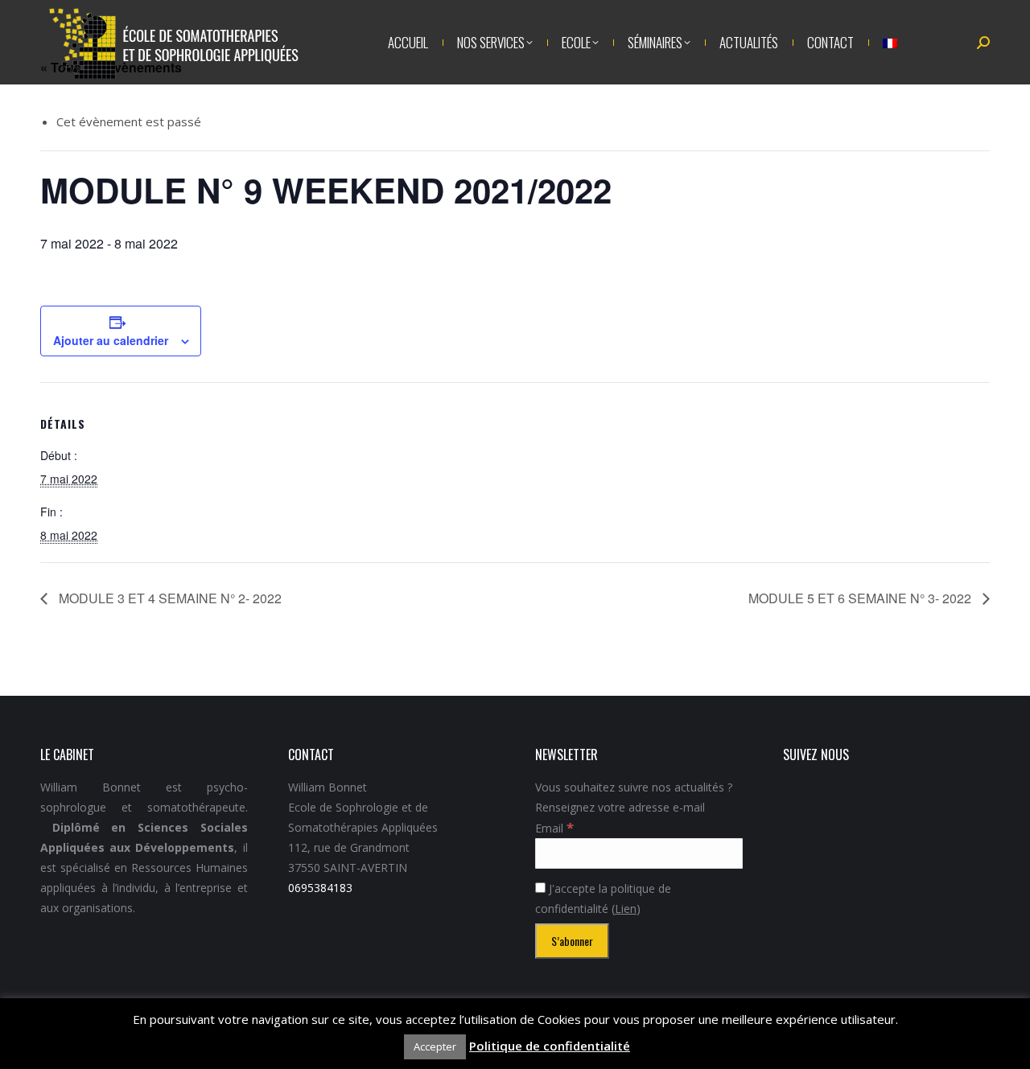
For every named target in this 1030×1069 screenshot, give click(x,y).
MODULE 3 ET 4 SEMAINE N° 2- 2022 (169, 598)
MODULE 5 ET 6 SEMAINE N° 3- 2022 (861, 598)
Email (554, 828)
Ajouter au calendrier (110, 340)
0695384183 (320, 887)
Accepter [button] (435, 1046)
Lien (626, 908)
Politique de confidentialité (549, 1046)
